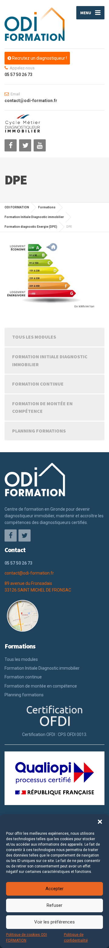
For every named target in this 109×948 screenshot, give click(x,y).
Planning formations (39, 431)
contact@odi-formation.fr (29, 573)
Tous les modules (34, 337)
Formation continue (38, 384)
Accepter (54, 888)
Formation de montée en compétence (42, 407)
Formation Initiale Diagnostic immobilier (50, 360)
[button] (100, 822)
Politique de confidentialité (76, 938)
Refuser (54, 905)
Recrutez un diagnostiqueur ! (39, 58)
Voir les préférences (54, 922)
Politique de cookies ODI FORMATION (26, 938)
